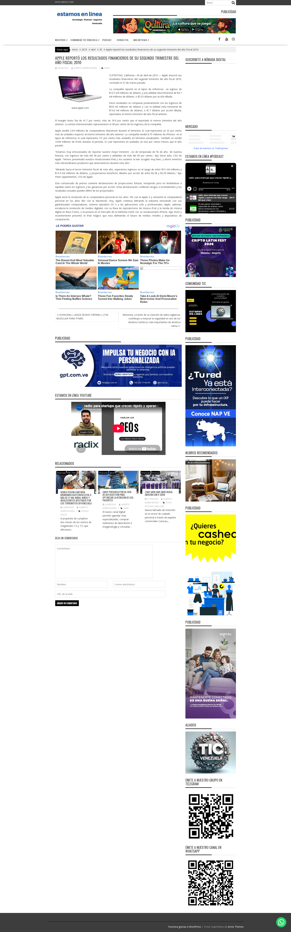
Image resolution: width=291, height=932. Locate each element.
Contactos (122, 40)
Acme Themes (236, 926)
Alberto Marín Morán (85, 68)
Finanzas (155, 472)
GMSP (126, 508)
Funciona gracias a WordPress (184, 926)
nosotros (60, 40)
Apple (107, 68)
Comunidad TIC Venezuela (84, 40)
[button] (281, 922)
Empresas (61, 472)
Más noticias (140, 40)
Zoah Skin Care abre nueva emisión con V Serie (158, 493)
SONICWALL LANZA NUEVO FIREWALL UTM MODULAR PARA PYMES (82, 316)
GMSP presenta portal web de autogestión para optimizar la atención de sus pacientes (118, 496)
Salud (111, 472)
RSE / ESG (71, 472)
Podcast (107, 40)
